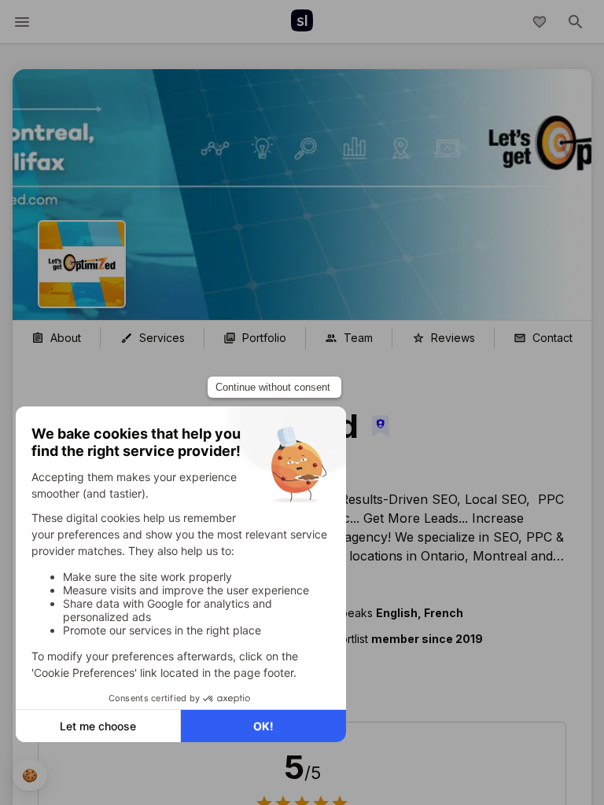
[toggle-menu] (22, 22)
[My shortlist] (539, 22)
